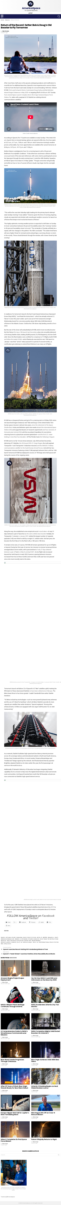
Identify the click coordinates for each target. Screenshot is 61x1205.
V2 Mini (9, 937)
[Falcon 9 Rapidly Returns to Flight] (45, 1129)
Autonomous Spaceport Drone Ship (19, 940)
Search (58, 1155)
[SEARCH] (59, 16)
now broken (43, 531)
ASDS (3, 937)
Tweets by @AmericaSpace (8, 1196)
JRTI (57, 937)
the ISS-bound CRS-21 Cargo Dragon (30, 443)
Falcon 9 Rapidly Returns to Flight (44, 1139)
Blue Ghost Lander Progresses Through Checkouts (12, 1061)
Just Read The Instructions (49, 939)
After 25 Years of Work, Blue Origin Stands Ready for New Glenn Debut (14, 1087)
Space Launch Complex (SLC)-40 (12, 942)
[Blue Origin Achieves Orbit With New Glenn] (45, 1050)
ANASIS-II (51, 937)
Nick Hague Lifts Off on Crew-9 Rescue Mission (43, 1114)
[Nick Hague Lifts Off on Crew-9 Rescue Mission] (45, 1103)
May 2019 (51, 907)
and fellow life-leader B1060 (13, 339)
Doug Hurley (28, 942)
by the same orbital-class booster (35, 534)
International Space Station (49, 942)
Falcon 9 (8, 944)
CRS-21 (40, 937)
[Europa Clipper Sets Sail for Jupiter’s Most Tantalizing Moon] (15, 1103)
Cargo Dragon (34, 939)
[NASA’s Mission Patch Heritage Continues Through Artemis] (15, 995)
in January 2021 (24, 536)
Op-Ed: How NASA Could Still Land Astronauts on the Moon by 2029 (44, 979)
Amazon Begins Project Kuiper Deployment (12, 979)
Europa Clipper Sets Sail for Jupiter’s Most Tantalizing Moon (15, 1114)
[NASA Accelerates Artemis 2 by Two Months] (45, 995)
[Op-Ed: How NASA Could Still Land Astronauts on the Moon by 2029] (45, 968)
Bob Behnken (36, 940)
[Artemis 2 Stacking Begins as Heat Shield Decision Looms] (45, 1076)
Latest (30, 13)
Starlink (25, 939)
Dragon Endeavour (8, 939)
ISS (3, 944)
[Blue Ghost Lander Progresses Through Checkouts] (15, 1050)
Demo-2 (18, 939)
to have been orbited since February (41, 691)
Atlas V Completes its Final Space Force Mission (14, 1140)
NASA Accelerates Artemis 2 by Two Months (45, 1006)
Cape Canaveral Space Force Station (24, 937)
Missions (13, 958)
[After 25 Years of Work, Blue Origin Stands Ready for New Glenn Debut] (15, 1076)
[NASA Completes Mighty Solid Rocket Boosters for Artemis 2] (45, 1021)
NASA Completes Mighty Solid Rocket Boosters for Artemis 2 (45, 1032)
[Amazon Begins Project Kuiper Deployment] (15, 968)
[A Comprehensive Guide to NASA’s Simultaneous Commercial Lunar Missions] (15, 1021)
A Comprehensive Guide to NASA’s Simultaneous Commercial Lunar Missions (14, 1033)
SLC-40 (36, 942)
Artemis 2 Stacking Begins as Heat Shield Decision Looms (44, 1087)
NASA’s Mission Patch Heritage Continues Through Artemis (12, 1006)
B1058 (45, 937)
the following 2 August (47, 437)
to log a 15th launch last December (26, 332)
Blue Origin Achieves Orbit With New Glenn (45, 1061)
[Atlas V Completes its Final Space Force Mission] (15, 1129)
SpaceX (4, 940)
